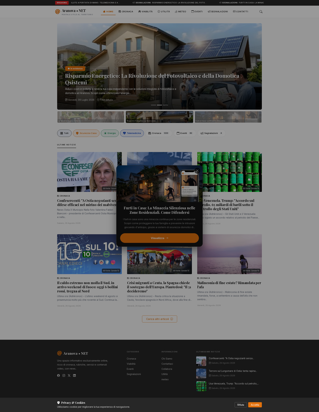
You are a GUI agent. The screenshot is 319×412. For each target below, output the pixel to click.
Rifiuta (240, 404)
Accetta (255, 404)
